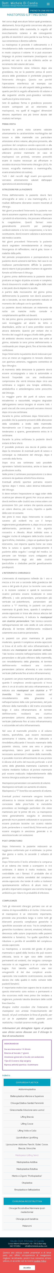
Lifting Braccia (27, 1117)
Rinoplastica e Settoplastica (27, 1190)
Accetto (27, 1267)
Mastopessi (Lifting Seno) (27, 1155)
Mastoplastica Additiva (27, 1162)
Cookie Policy (40, 1261)
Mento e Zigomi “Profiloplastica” (27, 1176)
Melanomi (27, 1226)
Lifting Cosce (27, 1124)
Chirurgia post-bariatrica (27, 1219)
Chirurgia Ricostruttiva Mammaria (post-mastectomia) (27, 1210)
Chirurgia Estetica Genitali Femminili (27, 1103)
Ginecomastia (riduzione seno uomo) (27, 1110)
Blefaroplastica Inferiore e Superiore (27, 1096)
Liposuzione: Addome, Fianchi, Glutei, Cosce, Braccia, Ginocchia (27, 1146)
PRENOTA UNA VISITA (41, 10)
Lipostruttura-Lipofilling (27, 1137)
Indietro (6, 1075)
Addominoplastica (27, 1089)
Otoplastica (27, 1183)
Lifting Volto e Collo (27, 1131)
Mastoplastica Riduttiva (27, 1169)
